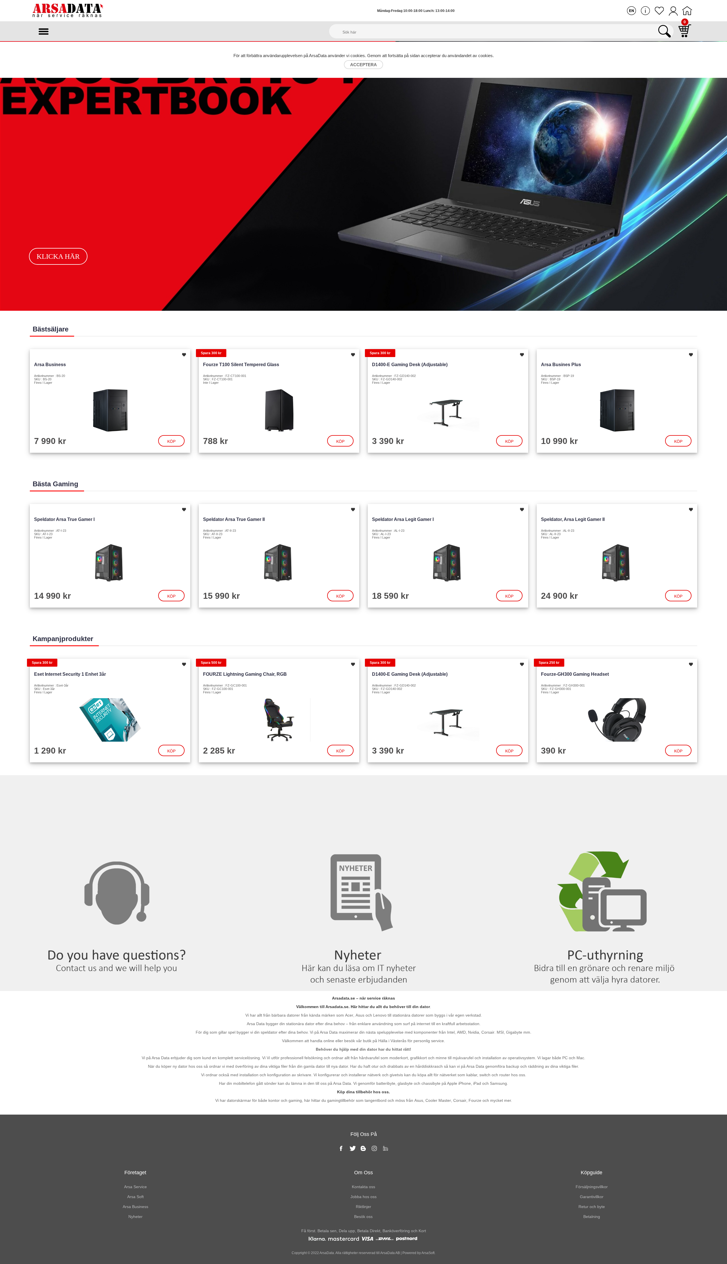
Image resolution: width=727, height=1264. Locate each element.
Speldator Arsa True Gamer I (64, 519)
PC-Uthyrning (606, 787)
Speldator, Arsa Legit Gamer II (573, 519)
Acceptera (363, 64)
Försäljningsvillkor (592, 1186)
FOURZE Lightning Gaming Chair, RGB (245, 674)
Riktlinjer (363, 1206)
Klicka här (58, 256)
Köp (171, 441)
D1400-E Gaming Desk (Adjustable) (410, 364)
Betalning (591, 1216)
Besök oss (363, 1216)
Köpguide (591, 1172)
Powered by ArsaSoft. (418, 1253)
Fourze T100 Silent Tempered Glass (241, 364)
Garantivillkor (591, 1196)
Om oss (363, 1172)
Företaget (135, 1172)
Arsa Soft (135, 1196)
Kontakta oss (121, 787)
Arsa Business (50, 364)
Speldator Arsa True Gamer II (234, 519)
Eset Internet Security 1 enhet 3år (70, 674)
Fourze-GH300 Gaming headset (575, 674)
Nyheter (363, 787)
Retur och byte (591, 1206)
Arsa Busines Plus (561, 364)
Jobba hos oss (363, 1196)
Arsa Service (135, 1186)
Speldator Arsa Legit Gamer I (403, 519)
